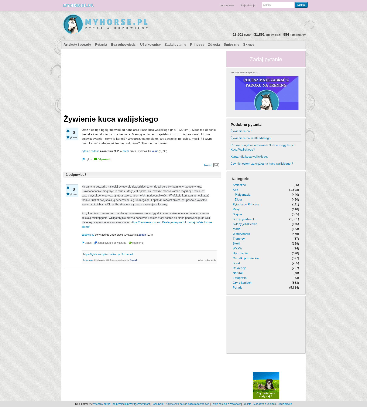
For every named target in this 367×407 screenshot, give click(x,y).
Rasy (236, 209)
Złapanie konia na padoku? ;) (245, 72)
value (155, 151)
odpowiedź (88, 234)
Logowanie (226, 5)
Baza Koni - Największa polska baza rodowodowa (180, 404)
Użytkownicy (150, 44)
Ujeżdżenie (240, 253)
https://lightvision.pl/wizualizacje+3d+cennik (108, 254)
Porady (237, 287)
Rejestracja (247, 5)
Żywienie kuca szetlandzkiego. (251, 138)
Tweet (207, 165)
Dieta (126, 151)
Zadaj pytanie (175, 44)
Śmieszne (231, 44)
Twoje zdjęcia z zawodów (226, 404)
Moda (236, 229)
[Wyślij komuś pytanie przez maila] (216, 165)
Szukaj (301, 4)
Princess (197, 44)
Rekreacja (239, 268)
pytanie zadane (90, 151)
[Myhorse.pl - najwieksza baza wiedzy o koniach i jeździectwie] (105, 24)
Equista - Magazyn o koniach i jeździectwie (267, 404)
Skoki (236, 243)
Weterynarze (241, 233)
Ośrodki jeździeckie (246, 258)
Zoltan (142, 234)
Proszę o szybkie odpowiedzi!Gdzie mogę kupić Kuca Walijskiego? (262, 147)
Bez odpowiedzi (123, 44)
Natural (238, 273)
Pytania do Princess (246, 204)
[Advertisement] (142, 81)
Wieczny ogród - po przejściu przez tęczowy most (121, 404)
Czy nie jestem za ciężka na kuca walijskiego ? (262, 163)
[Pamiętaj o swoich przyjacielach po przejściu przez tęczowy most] (266, 385)
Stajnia (237, 214)
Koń (235, 189)
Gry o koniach (242, 282)
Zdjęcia (214, 44)
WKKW (237, 248)
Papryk (133, 260)
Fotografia (240, 277)
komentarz (88, 260)
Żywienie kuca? (241, 131)
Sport (236, 263)
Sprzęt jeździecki (244, 219)
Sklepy (248, 44)
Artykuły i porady (77, 44)
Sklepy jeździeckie (245, 224)
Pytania (101, 44)
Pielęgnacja (242, 194)
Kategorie (240, 179)
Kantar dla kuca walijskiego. (249, 156)
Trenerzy (239, 238)
